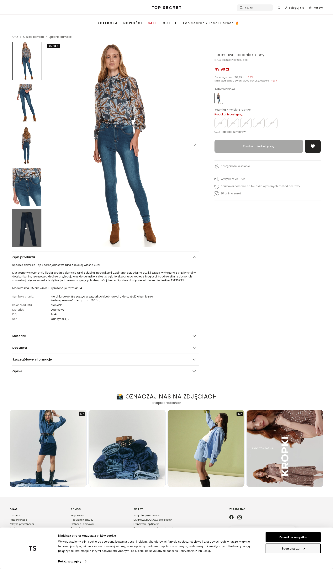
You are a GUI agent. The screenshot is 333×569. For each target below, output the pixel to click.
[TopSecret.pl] (166, 8)
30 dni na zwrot (231, 193)
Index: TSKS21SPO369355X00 (231, 60)
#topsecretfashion (166, 403)
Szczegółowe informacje (32, 359)
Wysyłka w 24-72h (233, 179)
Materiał (19, 336)
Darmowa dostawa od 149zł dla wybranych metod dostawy (260, 186)
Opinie (17, 371)
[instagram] (239, 517)
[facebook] (231, 517)
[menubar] (168, 23)
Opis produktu (23, 257)
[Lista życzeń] (279, 8)
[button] (36, 520)
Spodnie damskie (60, 36)
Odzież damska (33, 36)
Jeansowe (57, 310)
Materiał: (18, 310)
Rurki (54, 314)
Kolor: (224, 89)
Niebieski (56, 305)
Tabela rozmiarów (233, 132)
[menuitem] (108, 23)
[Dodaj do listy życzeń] (313, 146)
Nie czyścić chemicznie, (138, 296)
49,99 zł (221, 69)
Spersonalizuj (291, 548)
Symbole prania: (23, 296)
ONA (15, 36)
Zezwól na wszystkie (293, 537)
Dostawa (19, 347)
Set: (14, 319)
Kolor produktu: (22, 305)
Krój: (15, 314)
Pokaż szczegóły (69, 561)
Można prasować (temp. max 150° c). (76, 300)
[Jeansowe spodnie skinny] (26, 61)
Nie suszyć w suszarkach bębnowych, (96, 296)
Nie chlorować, (61, 296)
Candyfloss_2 (60, 319)
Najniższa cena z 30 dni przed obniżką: (245, 80)
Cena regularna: (233, 77)
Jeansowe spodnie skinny (239, 54)
